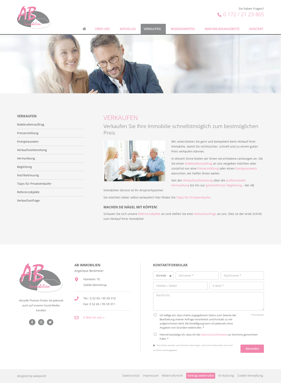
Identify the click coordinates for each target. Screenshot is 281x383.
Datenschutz (131, 375)
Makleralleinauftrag (30, 124)
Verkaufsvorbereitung (32, 150)
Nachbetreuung (28, 175)
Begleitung (24, 166)
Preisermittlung (27, 133)
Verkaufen (152, 29)
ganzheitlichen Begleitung (224, 185)
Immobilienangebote (222, 29)
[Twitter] (50, 322)
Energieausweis (28, 141)
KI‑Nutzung (226, 375)
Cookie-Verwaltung (250, 375)
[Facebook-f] (32, 322)
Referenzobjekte (28, 192)
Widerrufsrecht (172, 375)
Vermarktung (26, 158)
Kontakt (256, 29)
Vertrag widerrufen (200, 375)
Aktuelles (128, 29)
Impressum (151, 375)
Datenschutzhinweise (214, 334)
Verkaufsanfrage (28, 200)
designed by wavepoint (31, 376)
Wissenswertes (183, 29)
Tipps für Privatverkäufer (34, 183)
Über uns (102, 29)
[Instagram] (41, 322)
